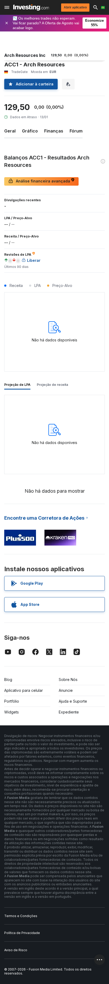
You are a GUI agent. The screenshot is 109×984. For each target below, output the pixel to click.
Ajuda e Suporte (73, 701)
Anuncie (66, 690)
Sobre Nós (68, 679)
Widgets (11, 712)
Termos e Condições (20, 916)
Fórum (76, 131)
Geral (10, 131)
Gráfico (30, 131)
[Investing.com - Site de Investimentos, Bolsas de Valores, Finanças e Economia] (31, 7)
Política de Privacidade (22, 933)
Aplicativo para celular (23, 690)
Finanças (53, 131)
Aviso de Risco (15, 950)
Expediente (69, 712)
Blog (8, 679)
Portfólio (11, 701)
